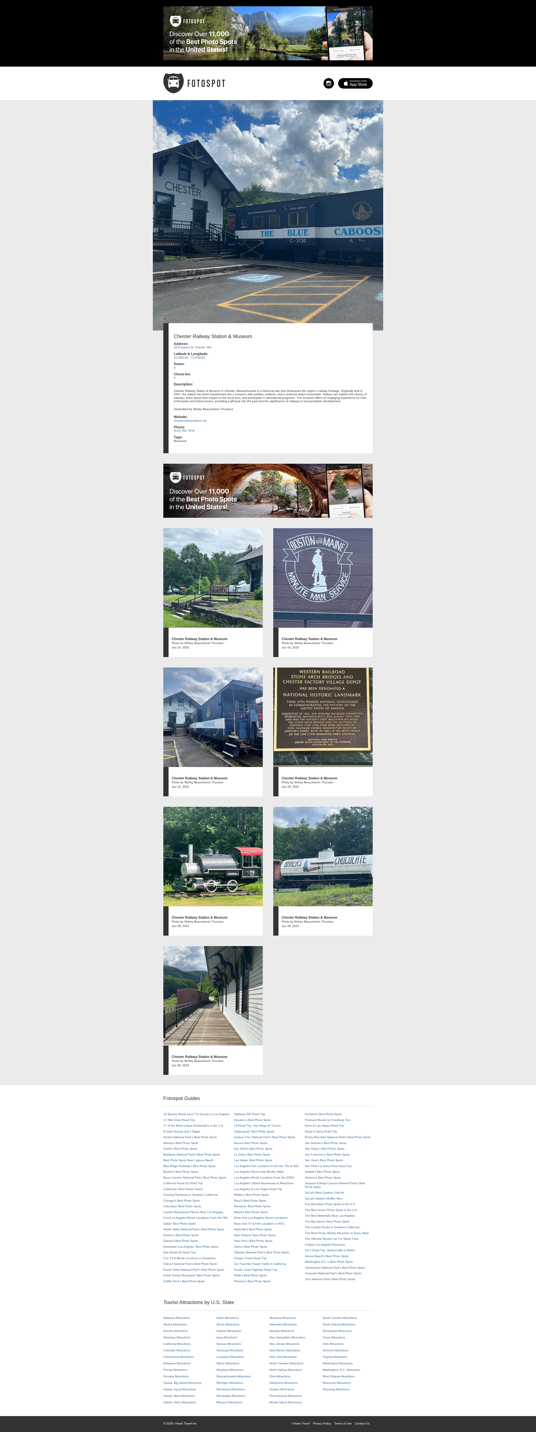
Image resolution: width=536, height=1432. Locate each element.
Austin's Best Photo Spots (180, 1148)
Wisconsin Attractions (337, 1382)
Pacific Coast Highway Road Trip (255, 1269)
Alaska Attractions (175, 1324)
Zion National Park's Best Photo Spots (330, 1279)
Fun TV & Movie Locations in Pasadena (189, 1258)
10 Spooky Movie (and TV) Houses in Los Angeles (196, 1114)
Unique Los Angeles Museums (325, 1244)
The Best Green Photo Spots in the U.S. (331, 1210)
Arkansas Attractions (176, 1337)
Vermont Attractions (335, 1350)
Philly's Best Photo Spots (250, 1275)
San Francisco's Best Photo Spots (327, 1154)
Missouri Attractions (229, 1402)
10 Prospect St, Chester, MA (192, 347)
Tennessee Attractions (337, 1331)
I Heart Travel (301, 1423)
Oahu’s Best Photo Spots (250, 1246)
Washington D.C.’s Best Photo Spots (329, 1261)
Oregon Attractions (281, 1389)
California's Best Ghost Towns (183, 1189)
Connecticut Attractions (178, 1356)
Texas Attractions (334, 1337)
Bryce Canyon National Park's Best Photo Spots (194, 1177)
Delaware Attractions (177, 1363)
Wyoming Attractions (336, 1389)
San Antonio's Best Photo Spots (326, 1143)
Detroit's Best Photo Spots (180, 1240)
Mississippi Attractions (230, 1395)
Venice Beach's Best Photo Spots (327, 1256)
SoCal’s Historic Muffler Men (323, 1198)
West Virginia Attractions (339, 1376)
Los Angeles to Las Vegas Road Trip (258, 1189)
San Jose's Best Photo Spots (324, 1160)
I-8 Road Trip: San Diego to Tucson (257, 1125)
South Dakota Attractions (339, 1324)
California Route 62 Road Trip (183, 1183)
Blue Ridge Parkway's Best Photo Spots (189, 1166)
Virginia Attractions (335, 1356)
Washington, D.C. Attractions (341, 1369)
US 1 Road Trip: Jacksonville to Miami (330, 1250)
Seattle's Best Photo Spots (322, 1171)
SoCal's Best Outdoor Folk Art (324, 1192)
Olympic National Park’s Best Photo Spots (261, 1252)
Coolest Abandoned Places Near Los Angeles (193, 1212)
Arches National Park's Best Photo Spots (190, 1137)
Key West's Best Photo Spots (253, 1148)
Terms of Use (343, 1423)
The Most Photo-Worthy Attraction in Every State (337, 1233)
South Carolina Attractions (340, 1318)
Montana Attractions (282, 1318)
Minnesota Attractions (230, 1389)
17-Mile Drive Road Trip (179, 1120)
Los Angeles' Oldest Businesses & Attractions (264, 1183)
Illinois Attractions (227, 1324)
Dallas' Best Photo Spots (179, 1223)
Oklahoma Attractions (283, 1382)
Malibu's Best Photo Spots (251, 1194)
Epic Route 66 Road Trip (179, 1252)
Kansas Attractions (228, 1343)
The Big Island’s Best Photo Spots (327, 1221)
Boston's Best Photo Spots (180, 1171)
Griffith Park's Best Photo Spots (184, 1281)
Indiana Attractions (228, 1331)
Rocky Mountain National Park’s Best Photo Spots (338, 1137)
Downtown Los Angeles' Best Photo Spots (190, 1246)
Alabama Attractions (176, 1318)
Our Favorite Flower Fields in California (260, 1263)
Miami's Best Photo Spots (251, 1212)
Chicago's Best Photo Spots (181, 1200)
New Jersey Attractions (284, 1343)
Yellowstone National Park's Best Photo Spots (335, 1267)
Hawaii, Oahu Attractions (179, 1402)
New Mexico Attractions (284, 1350)
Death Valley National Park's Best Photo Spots (193, 1229)
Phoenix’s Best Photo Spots (252, 1281)
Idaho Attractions (227, 1318)
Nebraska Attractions (283, 1324)
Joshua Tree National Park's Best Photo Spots (264, 1137)
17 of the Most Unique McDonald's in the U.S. (193, 1125)
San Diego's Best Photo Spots (324, 1148)
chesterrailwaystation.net (190, 420)
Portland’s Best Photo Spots (323, 1114)
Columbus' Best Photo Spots (182, 1206)
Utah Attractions (333, 1343)
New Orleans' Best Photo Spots (255, 1235)
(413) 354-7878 (184, 430)
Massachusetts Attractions (233, 1376)
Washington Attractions (338, 1363)
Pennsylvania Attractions (285, 1395)
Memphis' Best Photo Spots (252, 1206)
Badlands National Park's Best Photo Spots (191, 1154)
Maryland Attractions (230, 1369)
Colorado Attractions (176, 1350)
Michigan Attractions (229, 1382)
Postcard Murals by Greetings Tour (328, 1120)
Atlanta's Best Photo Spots (180, 1143)
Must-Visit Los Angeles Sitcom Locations (260, 1217)
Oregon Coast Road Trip (250, 1258)
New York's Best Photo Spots (253, 1240)
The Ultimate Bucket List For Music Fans (332, 1238)
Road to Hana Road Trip (321, 1131)
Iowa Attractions (226, 1337)
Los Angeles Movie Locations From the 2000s (264, 1177)
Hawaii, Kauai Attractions (179, 1389)
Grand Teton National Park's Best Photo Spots (193, 1269)
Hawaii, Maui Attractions (179, 1395)
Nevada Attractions (281, 1331)
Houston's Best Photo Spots (252, 1120)
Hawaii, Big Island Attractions (182, 1382)
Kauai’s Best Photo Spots (250, 1143)
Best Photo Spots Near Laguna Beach (188, 1160)
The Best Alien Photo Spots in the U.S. (330, 1204)
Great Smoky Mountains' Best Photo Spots (191, 1275)
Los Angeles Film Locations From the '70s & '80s (266, 1166)
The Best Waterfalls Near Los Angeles (330, 1215)
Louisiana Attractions (230, 1356)
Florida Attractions (175, 1369)
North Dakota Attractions (285, 1369)
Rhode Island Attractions (285, 1402)
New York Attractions (283, 1356)
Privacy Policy (322, 1423)
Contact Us (362, 1423)
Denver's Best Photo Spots (181, 1235)
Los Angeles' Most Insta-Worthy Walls (259, 1171)
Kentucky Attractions (229, 1350)
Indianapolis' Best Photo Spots (254, 1131)
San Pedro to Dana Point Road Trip (328, 1166)
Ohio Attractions (279, 1376)
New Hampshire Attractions (287, 1337)
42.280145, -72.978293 (189, 357)
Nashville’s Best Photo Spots (253, 1229)
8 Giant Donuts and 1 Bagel (181, 1131)
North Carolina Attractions (286, 1363)
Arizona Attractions (175, 1331)
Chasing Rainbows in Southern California (190, 1194)
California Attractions (177, 1343)
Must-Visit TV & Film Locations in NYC (259, 1223)
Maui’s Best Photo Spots (250, 1200)
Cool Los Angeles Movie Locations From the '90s (195, 1217)
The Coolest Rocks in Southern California (332, 1227)
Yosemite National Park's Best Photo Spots (333, 1273)
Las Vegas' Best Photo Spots (253, 1160)
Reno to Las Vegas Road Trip (324, 1125)
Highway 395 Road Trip (249, 1114)
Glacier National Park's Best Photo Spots (190, 1263)
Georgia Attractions (176, 1376)
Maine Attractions (227, 1363)
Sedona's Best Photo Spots (323, 1177)
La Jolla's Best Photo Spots (252, 1154)
